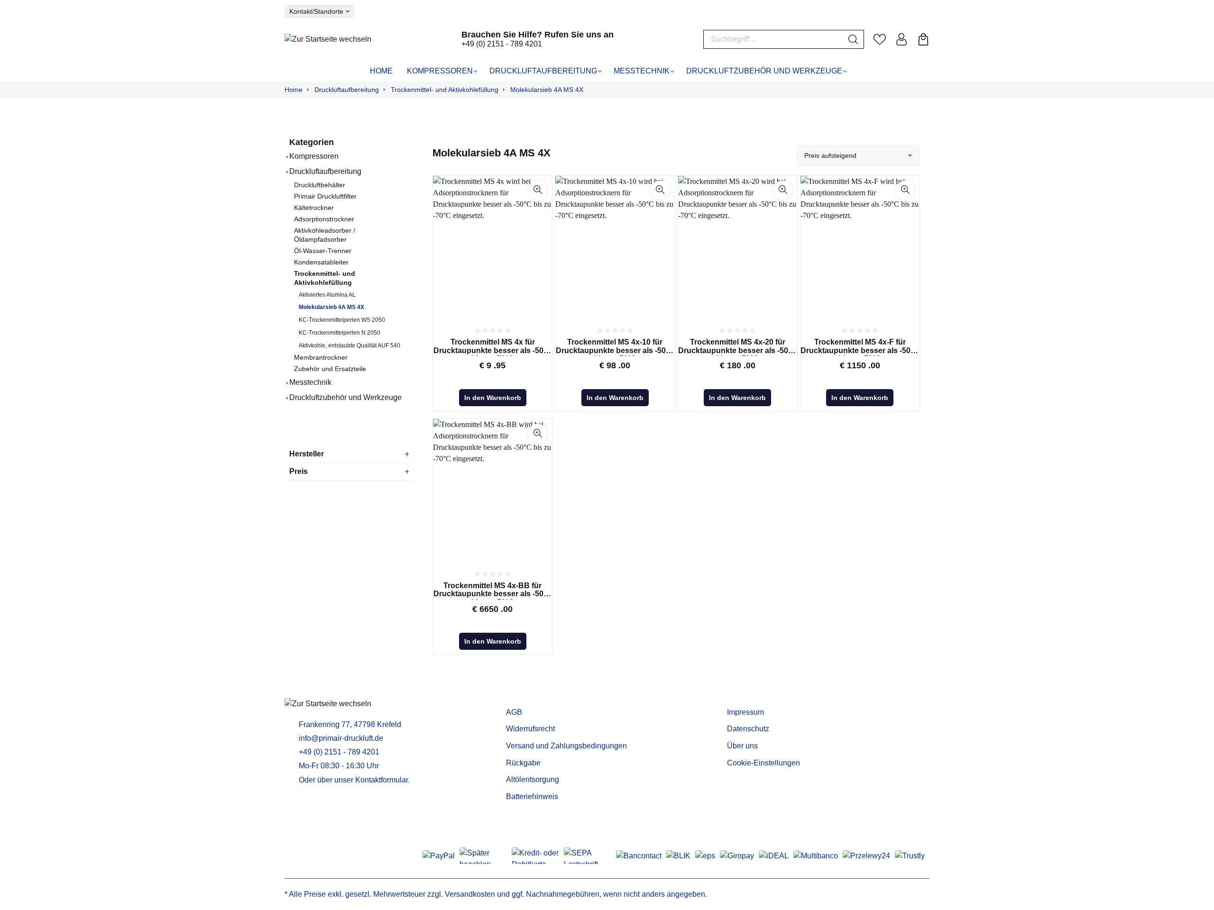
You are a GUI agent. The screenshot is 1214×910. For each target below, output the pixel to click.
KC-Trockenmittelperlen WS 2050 (342, 320)
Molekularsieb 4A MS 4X (331, 307)
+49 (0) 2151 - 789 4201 (501, 44)
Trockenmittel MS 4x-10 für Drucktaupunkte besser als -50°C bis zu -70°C (615, 347)
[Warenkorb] (923, 39)
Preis (298, 471)
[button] (537, 190)
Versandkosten (470, 894)
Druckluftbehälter (319, 185)
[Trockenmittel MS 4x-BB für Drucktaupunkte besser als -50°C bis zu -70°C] (492, 490)
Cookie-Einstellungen (763, 763)
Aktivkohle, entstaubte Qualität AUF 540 (349, 345)
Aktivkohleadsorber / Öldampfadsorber (324, 235)
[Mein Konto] (901, 39)
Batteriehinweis (532, 796)
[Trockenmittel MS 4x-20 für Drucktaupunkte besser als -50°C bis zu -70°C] (737, 247)
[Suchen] (853, 39)
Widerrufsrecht (530, 729)
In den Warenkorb (492, 397)
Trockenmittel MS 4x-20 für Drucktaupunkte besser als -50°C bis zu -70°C (737, 347)
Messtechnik (310, 382)
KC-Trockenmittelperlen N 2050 (339, 332)
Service (521, 697)
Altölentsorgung (532, 779)
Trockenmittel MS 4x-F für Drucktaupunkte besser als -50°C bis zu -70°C (859, 347)
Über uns (742, 746)
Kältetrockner (314, 207)
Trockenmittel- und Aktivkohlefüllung (324, 278)
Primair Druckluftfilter (325, 196)
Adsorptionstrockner (324, 219)
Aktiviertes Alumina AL (327, 294)
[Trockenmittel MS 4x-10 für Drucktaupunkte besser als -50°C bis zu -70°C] (614, 247)
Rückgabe (523, 763)
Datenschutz (748, 729)
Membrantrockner (321, 357)
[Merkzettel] (880, 39)
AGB (514, 712)
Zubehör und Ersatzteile (330, 369)
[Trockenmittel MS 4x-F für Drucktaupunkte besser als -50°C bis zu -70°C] (860, 247)
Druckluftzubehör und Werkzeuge (345, 397)
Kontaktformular (381, 780)
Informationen (755, 697)
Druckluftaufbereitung (325, 171)
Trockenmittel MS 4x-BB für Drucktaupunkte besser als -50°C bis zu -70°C (492, 591)
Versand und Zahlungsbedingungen (566, 746)
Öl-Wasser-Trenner (322, 251)
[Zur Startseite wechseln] (328, 39)
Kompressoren (314, 156)
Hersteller (306, 454)
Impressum (745, 712)
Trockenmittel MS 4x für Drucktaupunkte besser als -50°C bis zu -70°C (492, 347)
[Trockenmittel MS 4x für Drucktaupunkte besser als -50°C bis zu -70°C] (492, 247)
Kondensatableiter (321, 262)
